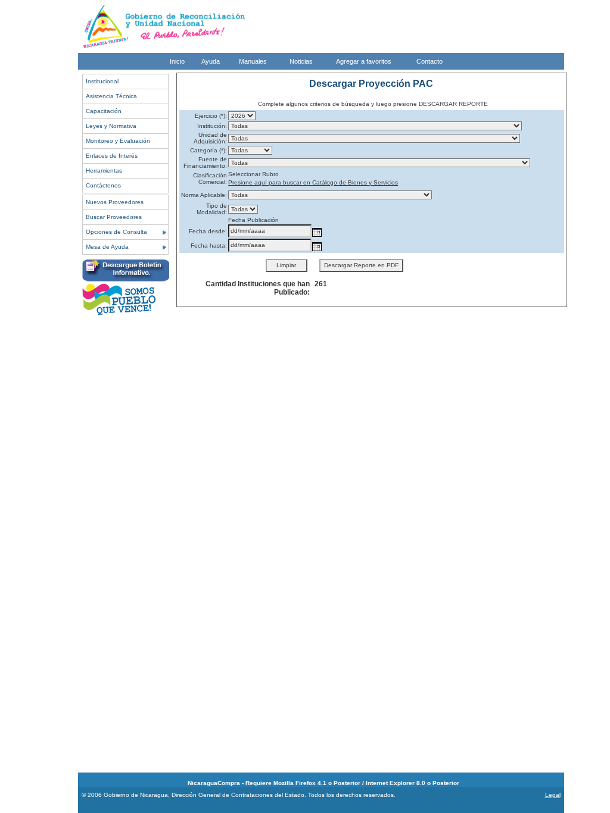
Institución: (212, 126)
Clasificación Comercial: (210, 178)
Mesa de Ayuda (107, 246)
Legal (553, 795)
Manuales (253, 61)
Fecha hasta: (209, 245)
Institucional (102, 81)
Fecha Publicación (253, 220)
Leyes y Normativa (111, 126)
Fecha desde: (208, 231)
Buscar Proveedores (114, 217)
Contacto (429, 61)
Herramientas (104, 170)
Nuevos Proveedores (115, 202)
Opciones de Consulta (116, 232)
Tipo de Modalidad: (212, 208)
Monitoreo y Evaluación (118, 140)
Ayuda (210, 61)
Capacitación (104, 111)
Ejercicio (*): (211, 115)
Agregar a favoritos (363, 61)
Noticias (301, 61)
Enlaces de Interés (112, 155)
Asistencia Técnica (111, 96)
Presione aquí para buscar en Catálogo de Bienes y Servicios (313, 182)
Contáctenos (103, 185)
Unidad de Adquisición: (210, 138)
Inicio (177, 61)
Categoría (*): (208, 150)
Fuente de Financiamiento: (205, 162)
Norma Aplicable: (204, 195)
